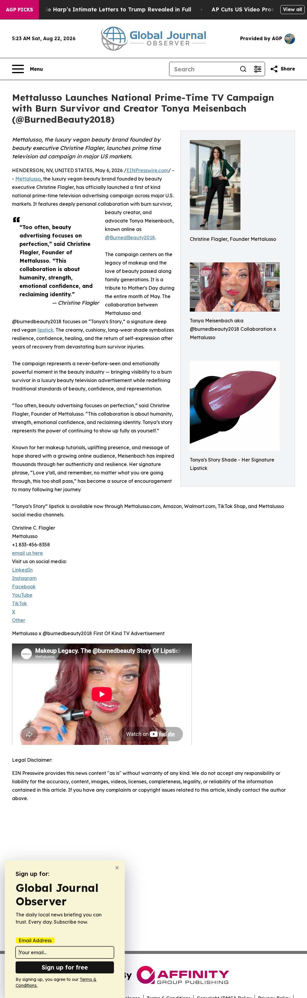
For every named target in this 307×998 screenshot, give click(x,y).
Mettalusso (28, 179)
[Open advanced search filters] (257, 69)
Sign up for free (65, 967)
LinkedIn (22, 570)
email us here (27, 553)
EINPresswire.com (147, 170)
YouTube (22, 595)
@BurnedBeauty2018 (130, 238)
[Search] (243, 69)
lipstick (45, 330)
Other (18, 620)
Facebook (24, 587)
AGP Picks (19, 10)
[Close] (117, 868)
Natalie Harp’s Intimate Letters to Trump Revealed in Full (111, 9)
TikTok (19, 603)
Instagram (24, 578)
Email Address (35, 940)
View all (292, 9)
